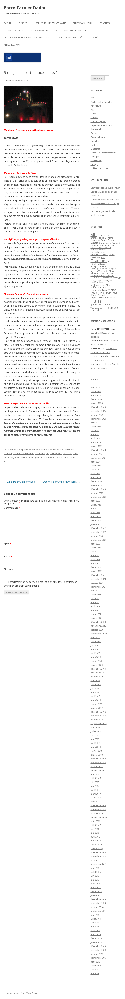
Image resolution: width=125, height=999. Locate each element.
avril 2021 (95, 606)
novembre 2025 (98, 410)
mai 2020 (95, 649)
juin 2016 (95, 828)
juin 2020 (95, 645)
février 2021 (96, 614)
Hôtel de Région (98, 264)
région (112, 290)
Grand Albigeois (98, 137)
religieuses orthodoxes (42, 457)
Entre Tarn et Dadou (25, 8)
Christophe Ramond (110, 243)
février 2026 (96, 399)
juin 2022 (95, 551)
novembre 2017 (98, 762)
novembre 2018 (98, 715)
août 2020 (95, 637)
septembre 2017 (99, 770)
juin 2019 (95, 688)
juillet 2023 (96, 504)
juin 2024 (95, 469)
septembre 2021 (99, 586)
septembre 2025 (99, 418)
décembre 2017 (98, 758)
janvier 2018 (97, 754)
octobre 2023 (97, 493)
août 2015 (95, 868)
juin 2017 (95, 782)
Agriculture (96, 105)
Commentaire (12, 507)
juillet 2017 (96, 778)
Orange (94, 164)
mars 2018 (96, 746)
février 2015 (96, 891)
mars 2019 (96, 700)
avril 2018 (95, 743)
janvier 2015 (97, 895)
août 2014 (95, 914)
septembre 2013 (99, 957)
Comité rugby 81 (98, 121)
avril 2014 (95, 930)
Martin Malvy (108, 271)
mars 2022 (96, 563)
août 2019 (95, 680)
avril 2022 (95, 559)
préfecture (97, 282)
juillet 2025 (96, 426)
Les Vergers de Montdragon (103, 268)
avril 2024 (95, 473)
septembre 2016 (99, 817)
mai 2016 (95, 832)
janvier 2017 (97, 801)
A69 (92, 98)
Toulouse (112, 308)
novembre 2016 (98, 809)
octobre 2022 (97, 535)
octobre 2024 (97, 453)
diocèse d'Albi (113, 250)
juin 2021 (95, 598)
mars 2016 (96, 840)
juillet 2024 (96, 465)
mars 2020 (96, 657)
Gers (103, 257)
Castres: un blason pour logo (105, 199)
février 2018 (96, 750)
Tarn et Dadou (101, 305)
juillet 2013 (96, 965)
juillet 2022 (96, 547)
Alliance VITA (103, 235)
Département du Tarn (101, 125)
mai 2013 (95, 973)
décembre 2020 (98, 621)
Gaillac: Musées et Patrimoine (50, 23)
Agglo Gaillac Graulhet (101, 101)
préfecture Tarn (98, 287)
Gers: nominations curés (44, 30)
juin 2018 (95, 735)
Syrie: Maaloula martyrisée (19, 481)
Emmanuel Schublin (99, 254)
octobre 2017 (97, 766)
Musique (95, 156)
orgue (93, 280)
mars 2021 (96, 610)
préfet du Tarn (99, 289)
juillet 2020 (96, 641)
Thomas (95, 356)
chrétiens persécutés (23, 453)
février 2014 (96, 938)
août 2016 (95, 821)
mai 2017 (95, 785)
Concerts (105, 23)
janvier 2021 (97, 618)
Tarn (96, 301)
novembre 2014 (98, 903)
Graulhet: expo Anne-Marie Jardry (61, 481)
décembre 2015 (98, 852)
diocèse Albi (97, 129)
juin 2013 (95, 969)
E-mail (8, 556)
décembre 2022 (98, 528)
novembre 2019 (98, 672)
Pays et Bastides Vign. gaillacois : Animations (27, 37)
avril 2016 (95, 836)
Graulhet (95, 140)
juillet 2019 (96, 684)
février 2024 (96, 481)
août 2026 (95, 387)
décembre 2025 (98, 407)
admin (94, 364)
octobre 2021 (97, 582)
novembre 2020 (98, 625)
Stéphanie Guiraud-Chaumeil (104, 297)
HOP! (109, 261)
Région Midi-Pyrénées (104, 292)
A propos (23, 23)
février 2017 (96, 797)
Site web (8, 569)
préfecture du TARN (100, 285)
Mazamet (95, 148)
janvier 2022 (97, 571)
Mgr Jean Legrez (108, 273)
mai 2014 (95, 926)
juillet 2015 (96, 871)
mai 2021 (95, 602)
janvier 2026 (97, 403)
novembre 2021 (98, 578)
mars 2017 (96, 793)
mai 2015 (95, 879)
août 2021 (95, 590)
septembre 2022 (99, 539)
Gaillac (94, 133)
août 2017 (95, 774)
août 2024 (95, 461)
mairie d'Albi (96, 271)
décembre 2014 (98, 899)
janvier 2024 (97, 485)
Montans (110, 275)
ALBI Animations (12, 44)
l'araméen (40, 453)
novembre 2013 (98, 950)
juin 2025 (95, 430)
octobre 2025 (97, 414)
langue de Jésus (54, 453)
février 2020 (96, 660)
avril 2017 (95, 789)
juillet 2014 (96, 918)
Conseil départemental (101, 247)
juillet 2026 (96, 391)
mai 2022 (95, 555)
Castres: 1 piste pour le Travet (105, 187)
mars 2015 (96, 887)
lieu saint (67, 453)
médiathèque (97, 278)
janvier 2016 (97, 848)
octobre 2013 (97, 953)
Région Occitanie (98, 295)
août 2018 (95, 727)
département (98, 252)
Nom (7, 543)
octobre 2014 (97, 907)
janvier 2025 (97, 446)
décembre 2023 (98, 489)
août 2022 (95, 543)
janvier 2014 (97, 942)
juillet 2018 (96, 731)
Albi (92, 109)
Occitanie (107, 277)
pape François (104, 280)
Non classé (41, 449)
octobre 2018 (97, 719)
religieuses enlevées (20, 457)
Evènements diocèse (14, 30)
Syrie (57, 457)
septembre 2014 (99, 910)
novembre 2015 (98, 856)
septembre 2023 (99, 496)
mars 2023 (96, 516)
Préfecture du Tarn (100, 168)
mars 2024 (96, 477)
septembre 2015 (99, 864)
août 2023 (95, 500)
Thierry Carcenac (98, 308)
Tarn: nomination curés (70, 37)
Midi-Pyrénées (98, 275)
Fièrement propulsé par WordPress (20, 993)
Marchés (94, 37)
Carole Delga (107, 240)
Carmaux (95, 113)
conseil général (99, 249)
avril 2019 (95, 696)
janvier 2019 (97, 707)
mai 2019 (95, 692)
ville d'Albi (95, 310)
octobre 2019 (97, 676)
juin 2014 (95, 922)
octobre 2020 (97, 629)
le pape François (98, 266)
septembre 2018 (99, 723)
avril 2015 (95, 883)
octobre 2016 (97, 813)
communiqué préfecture (103, 245)
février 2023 (96, 520)
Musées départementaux (76, 30)
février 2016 (96, 844)
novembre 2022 (98, 532)
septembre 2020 (99, 633)
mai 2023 (95, 508)
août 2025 (95, 422)
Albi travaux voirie (82, 23)
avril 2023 (95, 512)
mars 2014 (96, 934)
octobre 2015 (97, 860)
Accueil (8, 23)
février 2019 (96, 703)
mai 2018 (95, 739)
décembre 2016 (98, 805)
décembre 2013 (98, 946)
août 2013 (95, 961)
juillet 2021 (96, 594)
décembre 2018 (98, 711)
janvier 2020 (97, 664)
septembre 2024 (99, 457)
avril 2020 (95, 653)
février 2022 (96, 567)
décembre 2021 (98, 575)
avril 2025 (95, 438)
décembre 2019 (98, 668)
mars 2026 (96, 395)
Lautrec (94, 144)
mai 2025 (95, 434)
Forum (112, 254)
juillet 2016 (96, 825)
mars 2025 (96, 442)
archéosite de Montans (102, 237)
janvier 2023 (97, 524)
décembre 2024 (98, 450)
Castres (94, 117)
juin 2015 (95, 875)
